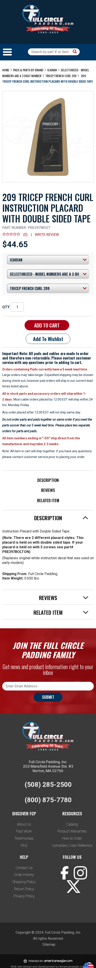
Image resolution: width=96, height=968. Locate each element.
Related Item (48, 500)
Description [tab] (48, 518)
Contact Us (24, 868)
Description (48, 480)
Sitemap (48, 944)
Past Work (24, 831)
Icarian (52, 70)
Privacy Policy (24, 896)
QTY (6, 307)
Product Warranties (72, 831)
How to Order (72, 838)
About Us (24, 824)
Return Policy (24, 889)
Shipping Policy (24, 882)
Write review (47, 234)
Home (5, 70)
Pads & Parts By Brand (28, 70)
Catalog (72, 824)
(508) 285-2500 (48, 784)
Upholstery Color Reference (72, 845)
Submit (48, 697)
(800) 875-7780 (48, 800)
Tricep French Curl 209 (60, 75)
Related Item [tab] (48, 612)
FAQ (24, 845)
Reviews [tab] (48, 598)
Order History (24, 875)
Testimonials (24, 838)
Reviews (48, 490)
